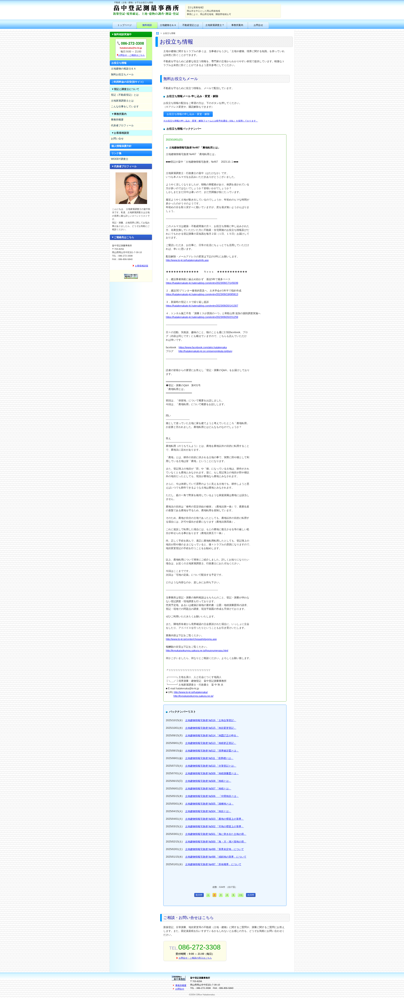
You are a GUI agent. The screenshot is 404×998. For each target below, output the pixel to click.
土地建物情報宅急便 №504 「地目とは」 (208, 811)
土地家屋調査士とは (122, 100)
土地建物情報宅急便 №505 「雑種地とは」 (209, 803)
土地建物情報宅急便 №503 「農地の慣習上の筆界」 (214, 819)
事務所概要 (117, 119)
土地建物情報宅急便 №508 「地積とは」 (208, 781)
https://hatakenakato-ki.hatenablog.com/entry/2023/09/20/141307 (202, 305)
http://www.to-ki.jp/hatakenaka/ (191, 692)
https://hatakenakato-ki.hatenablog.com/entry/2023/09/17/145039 (202, 283)
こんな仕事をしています (125, 106)
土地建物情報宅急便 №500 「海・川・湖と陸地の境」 (215, 841)
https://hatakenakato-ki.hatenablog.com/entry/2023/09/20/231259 (202, 317)
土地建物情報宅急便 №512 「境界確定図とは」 (212, 750)
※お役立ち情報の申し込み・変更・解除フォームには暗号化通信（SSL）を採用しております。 (210, 121)
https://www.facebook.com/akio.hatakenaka (203, 347)
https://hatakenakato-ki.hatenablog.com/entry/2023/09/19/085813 (202, 294)
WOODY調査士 (119, 159)
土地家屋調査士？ (214, 25)
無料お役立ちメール (122, 74)
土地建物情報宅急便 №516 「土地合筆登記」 (210, 720)
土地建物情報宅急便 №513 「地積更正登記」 (210, 743)
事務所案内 (237, 25)
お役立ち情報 (119, 63)
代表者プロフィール (122, 125)
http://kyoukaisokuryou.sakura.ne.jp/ (193, 696)
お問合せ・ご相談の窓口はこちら (195, 958)
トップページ (124, 25)
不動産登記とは (190, 25)
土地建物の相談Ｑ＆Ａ (123, 68)
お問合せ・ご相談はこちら (131, 55)
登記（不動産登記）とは (125, 94)
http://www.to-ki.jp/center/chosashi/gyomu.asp (191, 639)
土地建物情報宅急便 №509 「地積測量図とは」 (212, 773)
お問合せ (258, 25)
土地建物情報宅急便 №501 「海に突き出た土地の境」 (215, 834)
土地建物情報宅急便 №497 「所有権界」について (213, 864)
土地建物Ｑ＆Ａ (168, 25)
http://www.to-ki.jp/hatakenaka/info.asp (187, 260)
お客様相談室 (141, 265)
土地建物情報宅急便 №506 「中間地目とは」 (212, 796)
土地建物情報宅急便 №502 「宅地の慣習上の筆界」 (214, 826)
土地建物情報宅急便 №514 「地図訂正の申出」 (212, 735)
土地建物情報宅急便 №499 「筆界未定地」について (214, 849)
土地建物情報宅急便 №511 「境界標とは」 (209, 758)
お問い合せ (117, 138)
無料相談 (147, 25)
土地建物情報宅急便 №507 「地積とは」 (208, 788)
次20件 (250, 895)
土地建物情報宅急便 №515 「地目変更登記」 (210, 728)
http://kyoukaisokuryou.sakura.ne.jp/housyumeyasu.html (197, 650)
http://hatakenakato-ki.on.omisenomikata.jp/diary (205, 351)
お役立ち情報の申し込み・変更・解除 (188, 114)
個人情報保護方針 (121, 146)
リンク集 (116, 153)
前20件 (199, 895)
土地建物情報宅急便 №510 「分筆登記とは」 (210, 765)
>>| (240, 895)
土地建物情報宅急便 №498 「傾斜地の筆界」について (215, 856)
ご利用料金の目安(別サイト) (127, 82)
